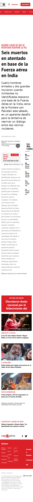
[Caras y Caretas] (8, 437)
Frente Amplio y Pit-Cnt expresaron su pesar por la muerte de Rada (14, 396)
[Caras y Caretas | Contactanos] (29, 436)
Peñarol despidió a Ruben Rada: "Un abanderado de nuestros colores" (14, 425)
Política (3, 453)
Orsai (24, 12)
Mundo (17, 12)
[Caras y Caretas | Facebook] (22, 436)
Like (9, 458)
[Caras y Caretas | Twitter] (26, 436)
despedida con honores (16, 298)
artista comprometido (8, 392)
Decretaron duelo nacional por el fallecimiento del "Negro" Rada (16, 306)
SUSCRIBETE (25, 4)
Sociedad (3, 459)
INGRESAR (14, 4)
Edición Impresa (16, 459)
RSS (27, 465)
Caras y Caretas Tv (16, 450)
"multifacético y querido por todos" (12, 421)
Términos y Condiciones (6, 473)
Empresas (10, 461)
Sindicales (8, 12)
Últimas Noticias (3, 448)
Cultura (10, 454)
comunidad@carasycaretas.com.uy (10, 482)
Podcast (16, 455)
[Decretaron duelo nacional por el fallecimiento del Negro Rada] (16, 284)
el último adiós (6, 362)
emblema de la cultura (8, 333)
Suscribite (15, 155)
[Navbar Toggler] (5, 4)
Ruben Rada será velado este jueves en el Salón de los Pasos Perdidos (16, 366)
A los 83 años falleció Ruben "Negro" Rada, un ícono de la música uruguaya (15, 337)
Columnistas (4, 456)
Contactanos (29, 460)
